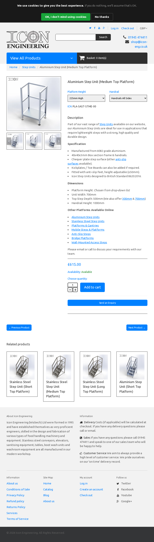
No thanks (102, 16)
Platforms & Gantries (85, 225)
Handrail (114, 91)
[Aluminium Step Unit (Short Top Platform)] (131, 367)
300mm (127, 198)
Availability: (74, 271)
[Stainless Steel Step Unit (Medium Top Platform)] (58, 367)
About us (12, 483)
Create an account (91, 489)
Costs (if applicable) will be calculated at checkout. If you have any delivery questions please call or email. (113, 426)
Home (13, 67)
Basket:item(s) (96, 57)
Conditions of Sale (18, 489)
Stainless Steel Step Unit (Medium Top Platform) (56, 389)
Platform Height (77, 91)
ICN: (70, 106)
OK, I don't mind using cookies (65, 16)
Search (103, 37)
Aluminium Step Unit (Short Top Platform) (130, 386)
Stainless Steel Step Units (88, 221)
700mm (140, 198)
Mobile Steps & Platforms (88, 229)
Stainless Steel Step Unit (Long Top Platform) (94, 386)
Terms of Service (18, 518)
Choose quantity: (77, 278)
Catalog (48, 489)
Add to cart (92, 287)
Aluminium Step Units (86, 217)
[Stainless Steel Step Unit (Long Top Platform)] (95, 367)
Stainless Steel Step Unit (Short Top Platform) (21, 386)
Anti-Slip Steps (81, 234)
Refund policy (15, 501)
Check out (127, 28)
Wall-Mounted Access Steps (89, 242)
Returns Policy (16, 507)
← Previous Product (19, 327)
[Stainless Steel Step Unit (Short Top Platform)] (22, 367)
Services (12, 513)
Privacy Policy (15, 495)
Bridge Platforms (83, 238)
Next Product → (136, 327)
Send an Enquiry (107, 303)
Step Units (28, 67)
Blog (46, 495)
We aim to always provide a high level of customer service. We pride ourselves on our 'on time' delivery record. (112, 457)
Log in (115, 28)
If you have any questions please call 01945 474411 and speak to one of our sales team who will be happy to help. (113, 442)
